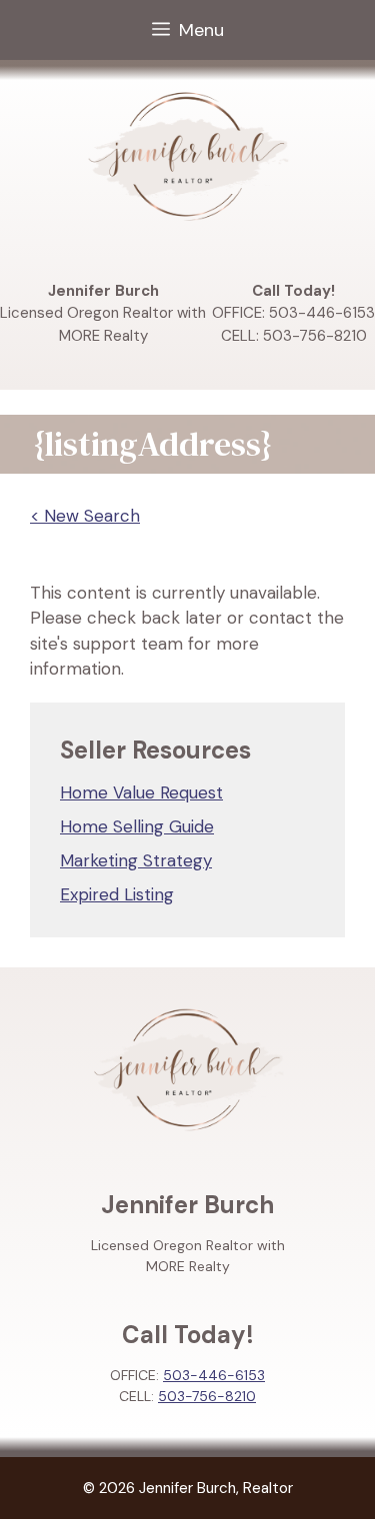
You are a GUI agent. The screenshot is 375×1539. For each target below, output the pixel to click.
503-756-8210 (207, 1396)
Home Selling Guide (137, 826)
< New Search (85, 516)
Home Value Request (141, 792)
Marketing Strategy (136, 860)
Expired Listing (117, 894)
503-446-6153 (214, 1375)
